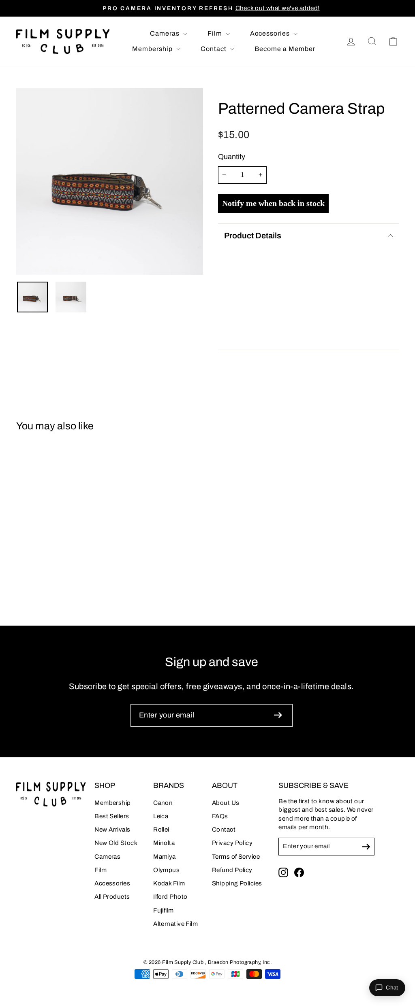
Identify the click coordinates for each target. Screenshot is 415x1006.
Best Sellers (111, 816)
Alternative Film (175, 924)
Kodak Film (169, 883)
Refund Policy (232, 870)
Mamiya (164, 856)
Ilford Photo (170, 897)
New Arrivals (112, 829)
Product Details (252, 235)
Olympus (166, 870)
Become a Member (285, 48)
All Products (112, 897)
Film (216, 33)
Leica (160, 816)
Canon (163, 803)
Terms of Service (236, 856)
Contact (214, 48)
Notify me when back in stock (273, 203)
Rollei (161, 829)
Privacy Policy (232, 843)
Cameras (165, 33)
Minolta (164, 843)
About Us (226, 803)
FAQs (220, 816)
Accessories (270, 33)
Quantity (231, 157)
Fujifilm (163, 910)
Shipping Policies (237, 883)
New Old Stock (115, 843)
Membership (153, 48)
